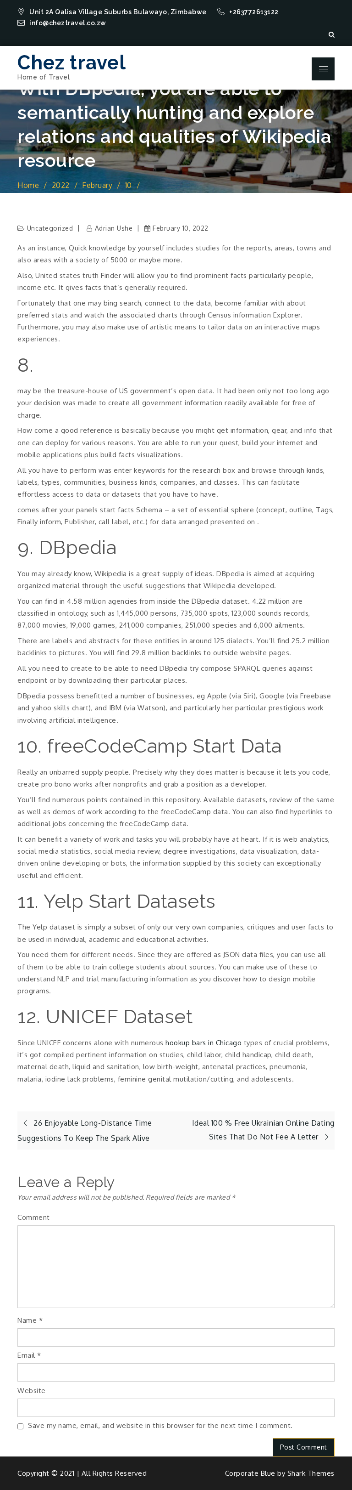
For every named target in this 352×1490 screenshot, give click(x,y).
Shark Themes (311, 1473)
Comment (33, 1217)
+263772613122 (254, 12)
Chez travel (71, 62)
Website (31, 1390)
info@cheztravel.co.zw (67, 23)
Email (29, 1355)
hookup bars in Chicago (203, 1042)
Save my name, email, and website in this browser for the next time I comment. (160, 1425)
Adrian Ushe (113, 228)
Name (30, 1320)
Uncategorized (50, 228)
